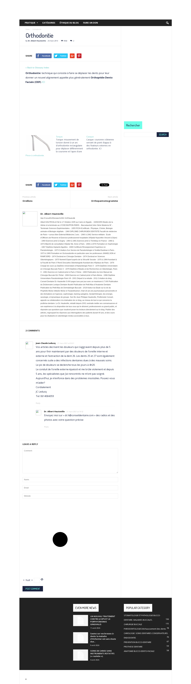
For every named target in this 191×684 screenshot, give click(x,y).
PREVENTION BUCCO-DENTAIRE (137, 642)
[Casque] (101, 142)
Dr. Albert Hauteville (37, 41)
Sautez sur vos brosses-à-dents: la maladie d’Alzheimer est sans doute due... (103, 637)
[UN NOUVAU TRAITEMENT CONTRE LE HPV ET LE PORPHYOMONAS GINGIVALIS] (80, 620)
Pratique (30, 22)
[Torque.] (71, 144)
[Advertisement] (70, 109)
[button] (167, 23)
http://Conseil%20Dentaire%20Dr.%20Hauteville (57, 218)
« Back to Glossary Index (37, 67)
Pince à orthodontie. (35, 155)
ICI (43, 82)
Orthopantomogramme (104, 200)
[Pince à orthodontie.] (39, 143)
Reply (38, 403)
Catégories (48, 22)
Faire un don (90, 22)
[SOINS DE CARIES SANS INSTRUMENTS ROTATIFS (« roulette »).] (80, 655)
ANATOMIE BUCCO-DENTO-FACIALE (139, 651)
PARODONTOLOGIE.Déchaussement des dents (145, 628)
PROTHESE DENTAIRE (133, 646)
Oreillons (28, 200)
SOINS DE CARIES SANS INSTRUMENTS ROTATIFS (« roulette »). (102, 653)
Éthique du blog (69, 22)
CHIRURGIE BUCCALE (133, 624)
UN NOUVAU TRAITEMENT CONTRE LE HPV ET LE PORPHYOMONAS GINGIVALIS (102, 620)
